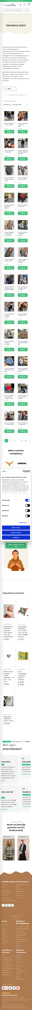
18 (25, 440)
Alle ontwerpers (21, 979)
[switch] (27, 505)
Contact (19, 897)
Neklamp (19, 946)
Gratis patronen (7, 975)
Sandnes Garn (18, 22)
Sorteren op (7, 104)
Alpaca (4, 939)
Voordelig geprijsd (7, 960)
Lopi (17, 964)
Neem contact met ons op (16, 546)
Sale (3, 955)
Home (10, 22)
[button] (9, 131)
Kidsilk (3, 935)
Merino (4, 928)
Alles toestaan (16, 527)
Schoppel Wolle (21, 970)
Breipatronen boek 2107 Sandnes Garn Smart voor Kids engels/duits (8, 632)
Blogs (3, 887)
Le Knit (18, 977)
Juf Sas (18, 975)
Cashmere (5, 941)
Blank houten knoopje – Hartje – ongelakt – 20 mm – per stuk (9, 677)
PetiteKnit (19, 972)
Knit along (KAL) (7, 966)
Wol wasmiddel (21, 933)
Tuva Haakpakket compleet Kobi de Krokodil (22, 676)
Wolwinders (19, 937)
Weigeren (16, 537)
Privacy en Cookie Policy (9, 1005)
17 (21, 440)
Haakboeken (6, 972)
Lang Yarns (19, 960)
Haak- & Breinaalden (22, 926)
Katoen (4, 931)
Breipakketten (6, 962)
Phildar (18, 968)
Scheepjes (19, 955)
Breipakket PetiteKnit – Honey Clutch (9, 719)
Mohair (4, 933)
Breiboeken (5, 970)
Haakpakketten (6, 964)
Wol (3, 926)
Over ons (4, 885)
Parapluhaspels (21, 935)
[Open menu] (3, 5)
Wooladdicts (20, 966)
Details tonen (23, 522)
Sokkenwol (5, 937)
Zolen (18, 948)
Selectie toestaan (16, 532)
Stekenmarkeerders (22, 939)
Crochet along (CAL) (8, 968)
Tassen (18, 944)
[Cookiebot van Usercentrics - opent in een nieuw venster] (23, 471)
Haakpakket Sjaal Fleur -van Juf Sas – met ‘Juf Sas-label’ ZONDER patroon (23, 632)
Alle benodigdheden (22, 929)
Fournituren (19, 931)
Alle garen (5, 924)
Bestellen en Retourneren (17, 1007)
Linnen (4, 943)
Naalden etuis (20, 941)
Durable (18, 957)
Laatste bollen (6, 957)
